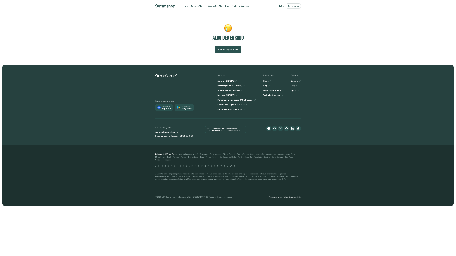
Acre (180, 154)
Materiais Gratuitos (272, 90)
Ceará (218, 154)
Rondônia (258, 157)
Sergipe (158, 160)
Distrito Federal (229, 154)
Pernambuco (193, 157)
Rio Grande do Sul (245, 157)
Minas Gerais (160, 157)
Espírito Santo (242, 154)
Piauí (202, 157)
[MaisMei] (165, 6)
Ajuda (294, 90)
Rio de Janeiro (212, 157)
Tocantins (167, 160)
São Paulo (289, 157)
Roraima (267, 157)
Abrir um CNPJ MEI (226, 81)
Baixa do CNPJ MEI (226, 95)
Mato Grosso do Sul (285, 154)
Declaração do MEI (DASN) (230, 86)
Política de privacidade (292, 197)
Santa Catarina (277, 157)
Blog (227, 6)
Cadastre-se (293, 6)
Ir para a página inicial (228, 49)
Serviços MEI (197, 6)
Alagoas (187, 154)
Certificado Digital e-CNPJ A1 (231, 104)
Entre (281, 6)
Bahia (212, 154)
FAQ (293, 86)
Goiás (252, 154)
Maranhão (260, 154)
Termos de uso (275, 197)
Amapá (195, 154)
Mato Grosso (271, 154)
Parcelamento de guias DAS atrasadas (235, 100)
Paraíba (176, 157)
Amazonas (204, 154)
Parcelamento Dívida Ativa (230, 109)
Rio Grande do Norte (228, 157)
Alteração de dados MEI (228, 90)
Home (266, 81)
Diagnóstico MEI (215, 6)
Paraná (183, 157)
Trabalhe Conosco (240, 6)
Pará (169, 157)
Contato (295, 81)
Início (185, 6)
